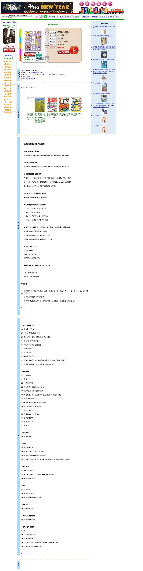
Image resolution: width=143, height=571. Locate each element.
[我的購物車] (87, 6)
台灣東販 (60, 38)
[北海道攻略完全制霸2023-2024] (30, 104)
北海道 (32, 87)
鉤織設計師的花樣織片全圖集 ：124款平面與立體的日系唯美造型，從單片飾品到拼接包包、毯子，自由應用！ (104, 48)
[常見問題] (104, 6)
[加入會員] (93, 6)
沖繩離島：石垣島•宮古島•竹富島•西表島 (103, 59)
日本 (27, 87)
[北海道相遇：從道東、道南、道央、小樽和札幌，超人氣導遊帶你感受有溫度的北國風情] (40, 104)
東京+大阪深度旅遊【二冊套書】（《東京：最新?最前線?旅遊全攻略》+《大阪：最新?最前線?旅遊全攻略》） (104, 105)
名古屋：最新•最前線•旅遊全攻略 (102, 93)
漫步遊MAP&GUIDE (36, 72)
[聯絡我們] (111, 17)
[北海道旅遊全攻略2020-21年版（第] (53, 104)
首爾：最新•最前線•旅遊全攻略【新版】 (103, 36)
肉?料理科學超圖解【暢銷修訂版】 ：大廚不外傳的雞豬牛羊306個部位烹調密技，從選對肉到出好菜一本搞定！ (104, 71)
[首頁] (110, 6)
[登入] (37, 17)
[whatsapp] (45, 17)
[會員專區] (68, 17)
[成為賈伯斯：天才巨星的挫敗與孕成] (9, 36)
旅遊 (22, 87)
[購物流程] (86, 17)
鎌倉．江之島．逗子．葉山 (100, 83)
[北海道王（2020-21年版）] (77, 104)
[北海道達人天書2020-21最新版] (64, 104)
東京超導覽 (96, 115)
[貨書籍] (76, 17)
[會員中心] (98, 6)
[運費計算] (94, 17)
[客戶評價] (42, 17)
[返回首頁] (117, 17)
